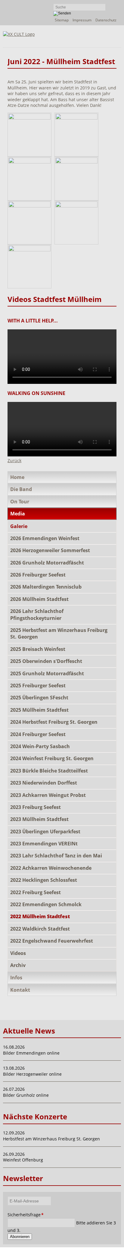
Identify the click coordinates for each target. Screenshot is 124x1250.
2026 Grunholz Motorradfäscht (47, 562)
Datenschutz (105, 20)
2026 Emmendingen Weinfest (44, 538)
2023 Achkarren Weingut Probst (48, 795)
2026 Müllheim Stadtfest (39, 599)
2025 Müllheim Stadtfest (39, 710)
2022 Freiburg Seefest (35, 892)
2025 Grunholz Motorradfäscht (47, 673)
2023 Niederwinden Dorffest (43, 782)
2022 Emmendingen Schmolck (46, 904)
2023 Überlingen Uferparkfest (45, 831)
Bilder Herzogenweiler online (32, 1074)
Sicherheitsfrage (18, 1214)
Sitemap (62, 20)
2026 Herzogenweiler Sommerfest (50, 550)
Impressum (82, 20)
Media (17, 513)
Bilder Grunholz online (26, 1095)
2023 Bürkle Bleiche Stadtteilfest (49, 770)
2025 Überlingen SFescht (39, 697)
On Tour (19, 501)
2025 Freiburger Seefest (38, 685)
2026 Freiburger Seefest (38, 574)
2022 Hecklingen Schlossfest (43, 880)
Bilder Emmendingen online (31, 1053)
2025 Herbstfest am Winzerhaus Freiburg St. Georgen (58, 633)
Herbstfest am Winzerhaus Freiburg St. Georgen (51, 1139)
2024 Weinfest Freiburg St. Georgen (52, 758)
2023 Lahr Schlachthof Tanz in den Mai (56, 855)
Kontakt (20, 990)
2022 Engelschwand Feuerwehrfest (51, 941)
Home (17, 477)
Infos (16, 977)
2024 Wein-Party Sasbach (40, 746)
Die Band (21, 489)
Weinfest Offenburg (23, 1160)
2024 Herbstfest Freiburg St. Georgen (54, 722)
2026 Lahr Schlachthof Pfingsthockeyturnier (37, 614)
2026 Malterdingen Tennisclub (46, 586)
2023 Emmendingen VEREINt (44, 843)
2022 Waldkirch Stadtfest (40, 928)
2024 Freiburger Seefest (38, 734)
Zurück (14, 460)
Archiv (18, 965)
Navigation (100, 39)
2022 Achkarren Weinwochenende (50, 868)
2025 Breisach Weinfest (37, 649)
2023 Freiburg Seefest (35, 807)
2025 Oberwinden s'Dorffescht (46, 661)
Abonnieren (19, 1236)
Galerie (18, 526)
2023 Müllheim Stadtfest (39, 819)
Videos (18, 953)
